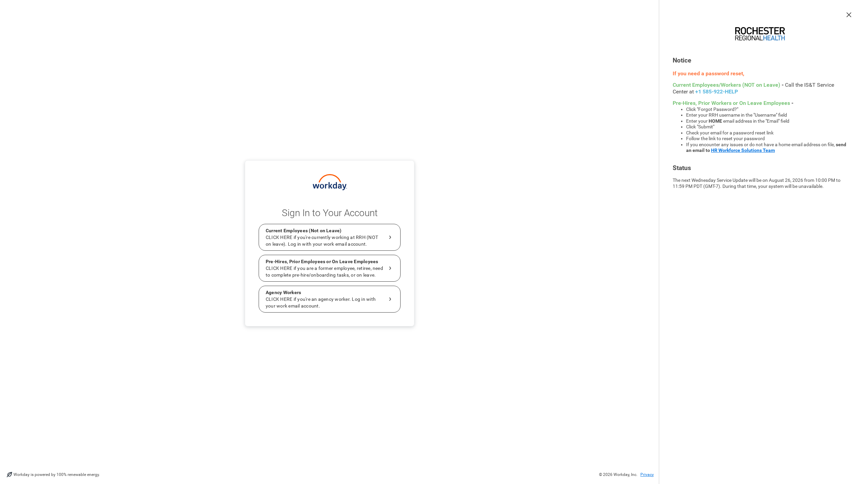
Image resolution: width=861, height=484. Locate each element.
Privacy (647, 474)
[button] (849, 15)
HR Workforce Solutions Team (743, 150)
